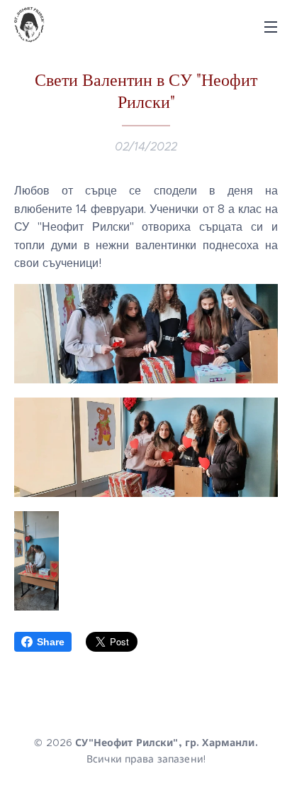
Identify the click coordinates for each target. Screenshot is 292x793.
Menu (271, 26)
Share (50, 641)
